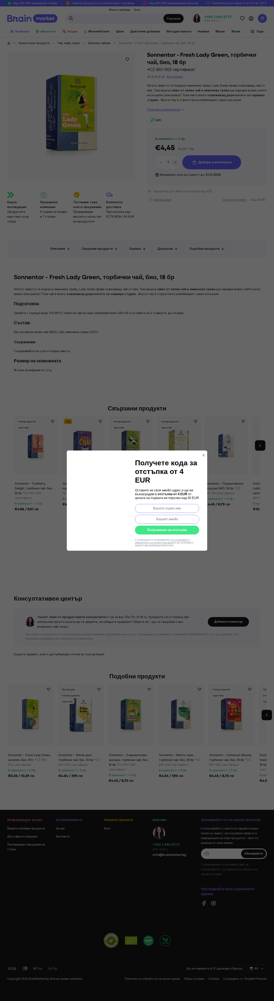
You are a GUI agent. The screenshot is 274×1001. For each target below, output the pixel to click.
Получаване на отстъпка (167, 530)
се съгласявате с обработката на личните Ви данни (162, 541)
